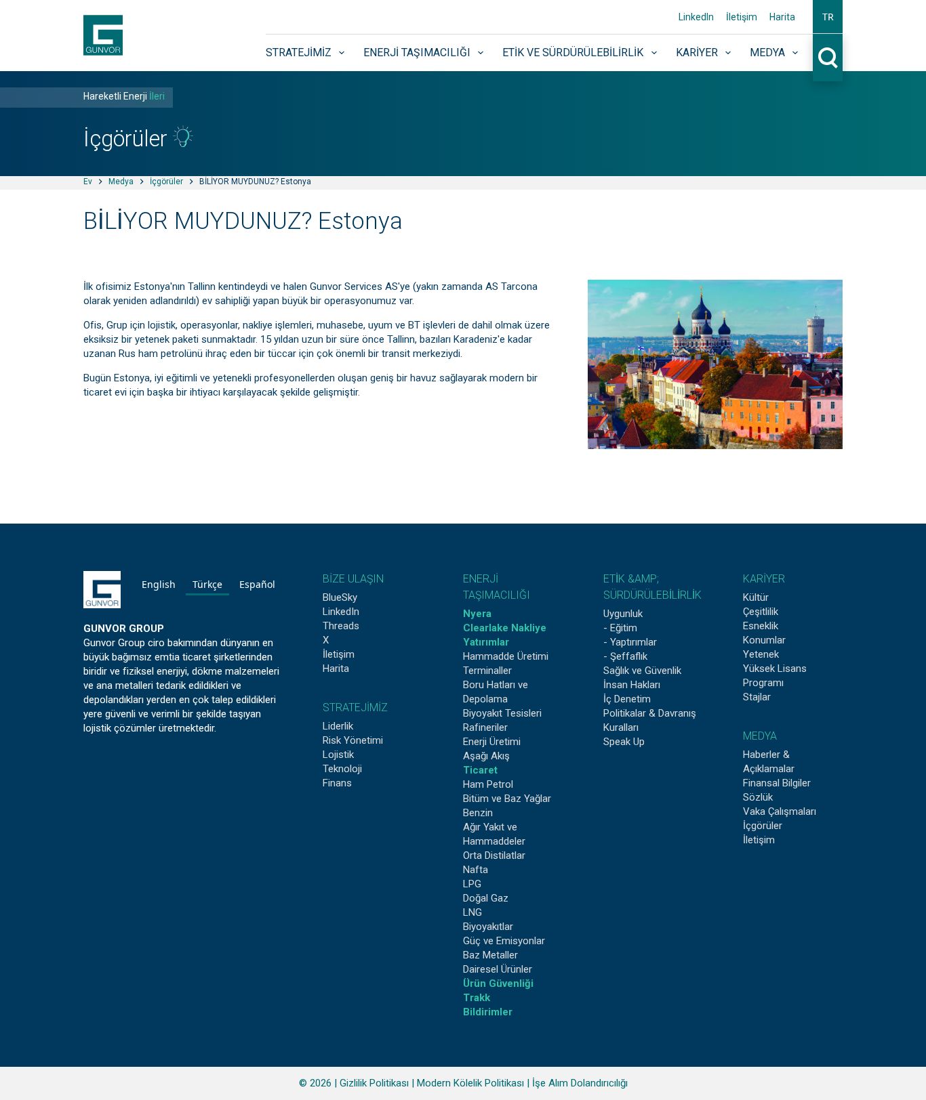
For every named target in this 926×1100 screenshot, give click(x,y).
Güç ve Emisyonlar (504, 941)
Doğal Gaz (485, 898)
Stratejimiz (298, 52)
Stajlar (757, 697)
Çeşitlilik (760, 612)
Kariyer (697, 52)
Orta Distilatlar (494, 855)
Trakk (476, 998)
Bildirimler (487, 1012)
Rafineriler (485, 727)
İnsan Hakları (631, 685)
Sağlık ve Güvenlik (642, 670)
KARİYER (764, 578)
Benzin (478, 813)
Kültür (756, 597)
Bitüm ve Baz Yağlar (507, 798)
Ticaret (480, 770)
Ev (87, 181)
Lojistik (338, 754)
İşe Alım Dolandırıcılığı (580, 1083)
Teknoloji (342, 769)
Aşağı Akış (486, 756)
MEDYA (760, 735)
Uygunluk (623, 614)
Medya (767, 52)
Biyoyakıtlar (488, 927)
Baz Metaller (490, 955)
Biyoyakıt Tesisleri (502, 713)
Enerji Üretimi (492, 742)
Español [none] (257, 584)
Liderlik (338, 726)
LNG (472, 912)
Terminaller (487, 670)
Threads (341, 626)
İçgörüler (166, 181)
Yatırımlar (486, 642)
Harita (782, 17)
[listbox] (208, 586)
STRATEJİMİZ (355, 707)
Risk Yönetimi (353, 740)
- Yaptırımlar (630, 642)
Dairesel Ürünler (497, 969)
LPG (472, 884)
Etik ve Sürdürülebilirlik (572, 52)
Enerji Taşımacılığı (416, 52)
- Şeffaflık (625, 656)
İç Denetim (627, 699)
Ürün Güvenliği (498, 983)
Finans (337, 783)
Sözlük (758, 797)
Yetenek (761, 654)
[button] (828, 16)
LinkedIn (696, 17)
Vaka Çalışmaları (779, 811)
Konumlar (764, 640)
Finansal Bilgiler (777, 783)
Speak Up (624, 742)
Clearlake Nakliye (504, 628)
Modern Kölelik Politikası (470, 1083)
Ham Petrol (488, 784)
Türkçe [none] (207, 584)
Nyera (477, 614)
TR (828, 16)
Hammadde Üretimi (505, 656)
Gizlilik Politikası (374, 1083)
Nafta (475, 870)
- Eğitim (620, 628)
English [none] (159, 584)
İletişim (741, 17)
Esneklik (760, 626)
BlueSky (340, 597)
